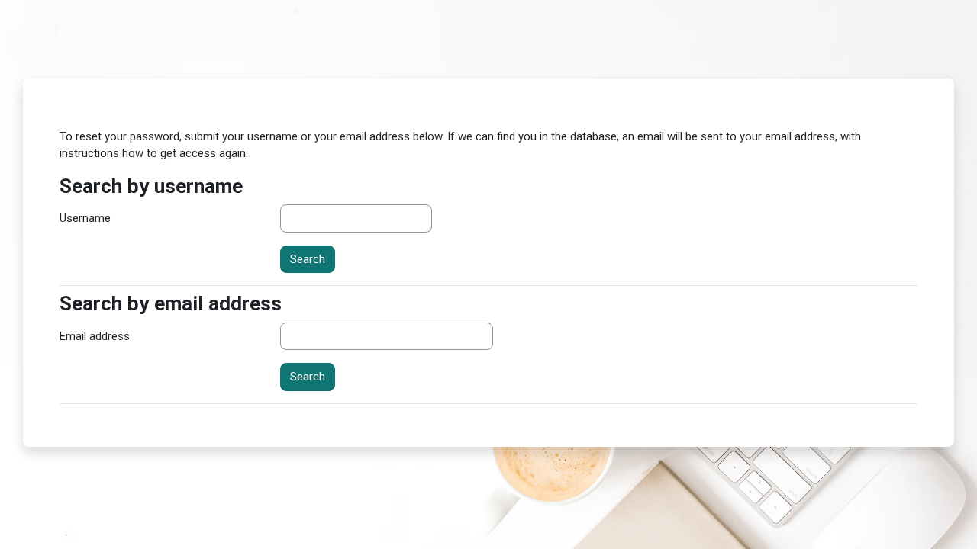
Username (85, 218)
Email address (95, 336)
